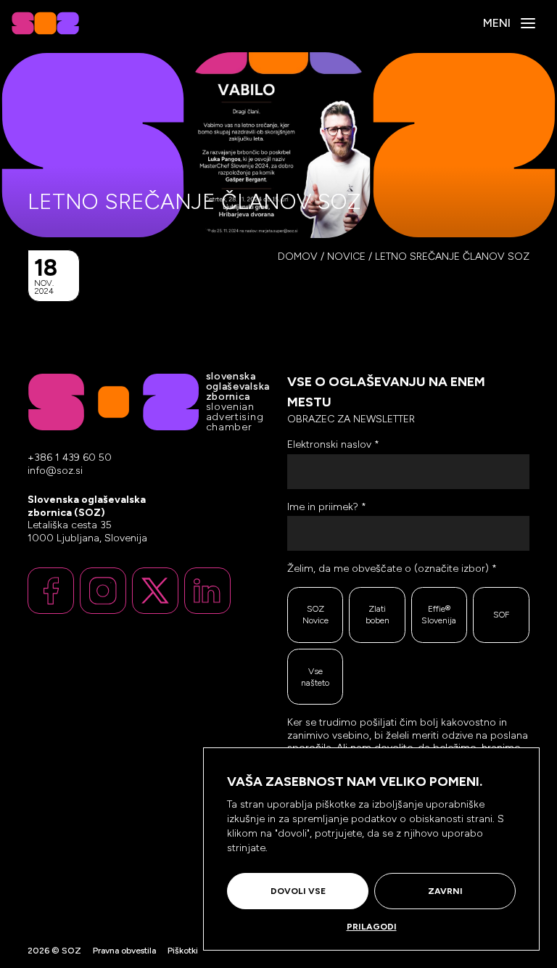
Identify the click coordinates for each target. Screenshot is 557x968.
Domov (298, 256)
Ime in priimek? (326, 507)
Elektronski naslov (333, 444)
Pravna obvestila (124, 951)
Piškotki (183, 951)
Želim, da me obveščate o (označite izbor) (392, 568)
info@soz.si (55, 471)
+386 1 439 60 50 (70, 457)
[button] (528, 23)
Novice (346, 256)
